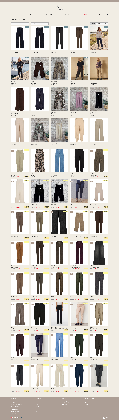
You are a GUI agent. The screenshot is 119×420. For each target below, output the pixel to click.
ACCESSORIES (48, 14)
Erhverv (37, 411)
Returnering (38, 402)
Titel (99, 23)
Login (103, 15)
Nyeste (93, 23)
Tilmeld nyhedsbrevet (90, 401)
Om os (37, 406)
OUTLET (86, 14)
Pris (105, 23)
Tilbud (86, 404)
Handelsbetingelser (40, 401)
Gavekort (38, 404)
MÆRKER (67, 14)
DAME (29, 14)
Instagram (104, 418)
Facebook (107, 418)
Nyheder (87, 402)
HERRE (12, 14)
